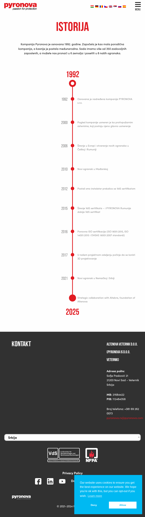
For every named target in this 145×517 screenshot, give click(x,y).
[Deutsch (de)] (96, 6)
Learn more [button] (95, 495)
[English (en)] (110, 6)
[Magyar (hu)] (92, 6)
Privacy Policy (72, 473)
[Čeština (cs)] (106, 6)
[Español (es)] (124, 6)
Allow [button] (122, 505)
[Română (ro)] (101, 6)
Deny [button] (94, 505)
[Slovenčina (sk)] (119, 6)
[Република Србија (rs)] (115, 6)
